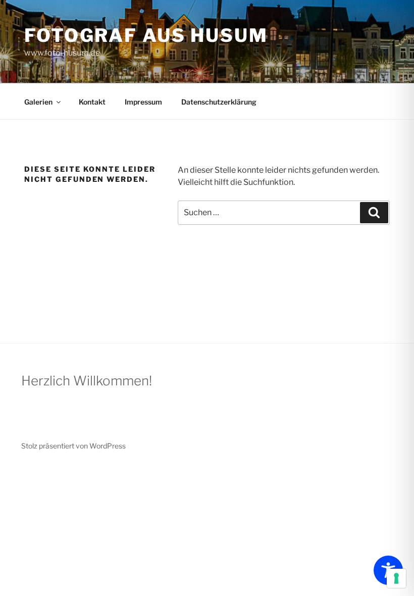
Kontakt (92, 101)
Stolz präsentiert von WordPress (73, 445)
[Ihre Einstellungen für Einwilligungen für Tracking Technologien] (396, 578)
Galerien (38, 101)
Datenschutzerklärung (218, 101)
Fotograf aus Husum (146, 35)
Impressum (143, 101)
